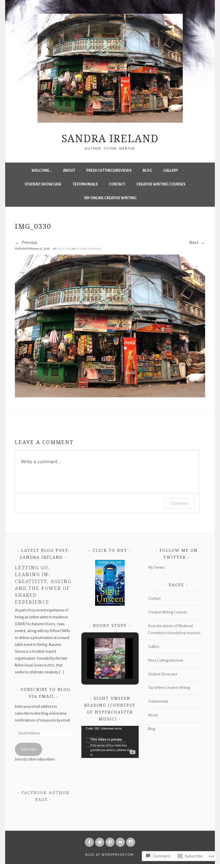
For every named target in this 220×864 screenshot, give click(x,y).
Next (194, 242)
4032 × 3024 (64, 248)
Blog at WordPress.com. (110, 854)
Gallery (170, 171)
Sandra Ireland (110, 138)
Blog (147, 171)
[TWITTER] (99, 842)
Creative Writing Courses (160, 184)
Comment (179, 503)
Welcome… (42, 171)
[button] (97, 663)
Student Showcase (43, 184)
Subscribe (28, 749)
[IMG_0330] (110, 396)
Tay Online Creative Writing (110, 198)
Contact (117, 184)
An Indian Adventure (88, 248)
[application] (109, 742)
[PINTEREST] (110, 842)
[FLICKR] (120, 842)
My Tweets (156, 568)
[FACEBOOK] (89, 842)
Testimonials (85, 184)
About (69, 171)
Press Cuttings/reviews (108, 171)
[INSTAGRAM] (130, 842)
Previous (29, 242)
